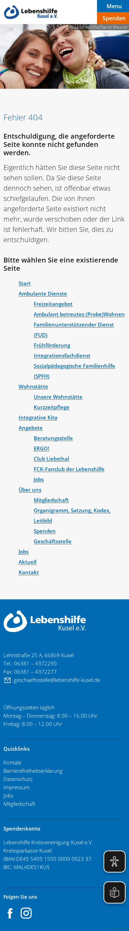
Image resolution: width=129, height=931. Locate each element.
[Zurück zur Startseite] (30, 12)
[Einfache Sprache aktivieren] (115, 892)
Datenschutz (18, 778)
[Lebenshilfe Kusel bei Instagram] (26, 913)
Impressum (16, 787)
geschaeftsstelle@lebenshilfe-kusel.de (57, 679)
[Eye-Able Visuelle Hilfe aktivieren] (115, 861)
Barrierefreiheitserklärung (33, 770)
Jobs (9, 795)
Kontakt (12, 762)
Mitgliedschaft (19, 803)
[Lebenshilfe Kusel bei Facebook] (10, 913)
